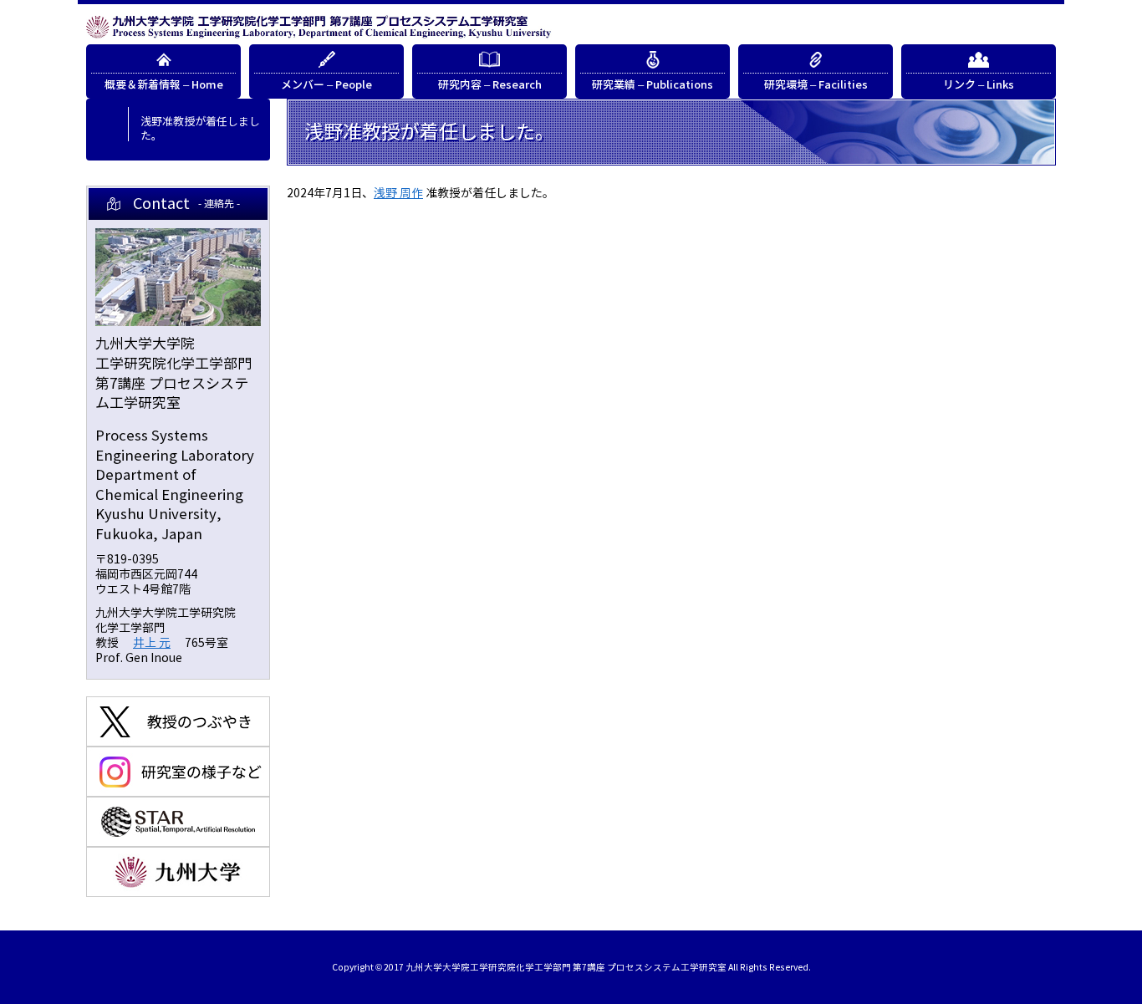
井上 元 (152, 643)
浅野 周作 (398, 193)
